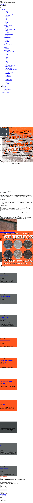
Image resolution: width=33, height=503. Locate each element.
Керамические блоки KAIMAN (6, 381)
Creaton (7, 53)
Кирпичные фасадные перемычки (10, 65)
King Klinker (7, 35)
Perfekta (7, 61)
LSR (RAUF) (7, 48)
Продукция (3, 9)
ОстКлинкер (7, 27)
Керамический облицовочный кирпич (9, 14)
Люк (6, 78)
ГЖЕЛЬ (7, 12)
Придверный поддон (9, 79)
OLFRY (7, 22)
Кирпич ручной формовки (8, 25)
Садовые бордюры (8, 81)
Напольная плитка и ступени (8, 44)
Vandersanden (7, 49)
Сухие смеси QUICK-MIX (5, 317)
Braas (6, 55)
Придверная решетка (9, 80)
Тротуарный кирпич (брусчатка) (6, 360)
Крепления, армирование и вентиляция (9, 63)
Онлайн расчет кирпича (3, 205)
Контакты (3, 91)
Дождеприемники (8, 74)
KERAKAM (7, 10)
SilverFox (7, 43)
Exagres (7, 39)
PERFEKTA (7, 31)
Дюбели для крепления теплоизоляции (11, 69)
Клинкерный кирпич (7, 20)
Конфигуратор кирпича (7, 88)
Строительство (4, 85)
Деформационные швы (9, 66)
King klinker (7, 41)
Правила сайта (6, 90)
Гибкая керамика (6, 83)
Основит (7, 62)
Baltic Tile (7, 56)
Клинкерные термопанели (8, 50)
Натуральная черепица (4, 402)
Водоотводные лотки (9, 75)
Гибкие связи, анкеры (9, 68)
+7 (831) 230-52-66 (3, 4)
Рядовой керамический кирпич (8, 34)
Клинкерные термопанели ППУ (10, 51)
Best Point (7, 38)
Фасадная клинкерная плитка (8, 37)
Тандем (7, 23)
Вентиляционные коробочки (10, 72)
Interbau (7, 40)
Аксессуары (7, 59)
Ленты (6, 64)
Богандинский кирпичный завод (10, 17)
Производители (6, 87)
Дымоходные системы (9, 70)
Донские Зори (8, 15)
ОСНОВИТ (7, 33)
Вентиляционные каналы (9, 71)
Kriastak (7, 57)
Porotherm (7, 11)
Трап (6, 82)
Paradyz (7, 36)
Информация (4, 86)
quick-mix (7, 60)
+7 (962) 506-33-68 (3, 495)
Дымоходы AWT (8, 73)
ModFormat (7, 16)
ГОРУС (7, 30)
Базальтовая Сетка (4, 423)
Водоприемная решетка (9, 76)
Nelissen (7, 28)
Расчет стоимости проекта (7, 89)
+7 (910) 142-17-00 (3, 494)
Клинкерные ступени (4, 468)
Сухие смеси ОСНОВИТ (5, 340)
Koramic (7, 54)
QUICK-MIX (7, 32)
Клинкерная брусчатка (7, 47)
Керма (6, 18)
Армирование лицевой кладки (10, 67)
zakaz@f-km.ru (2, 499)
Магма (6, 19)
